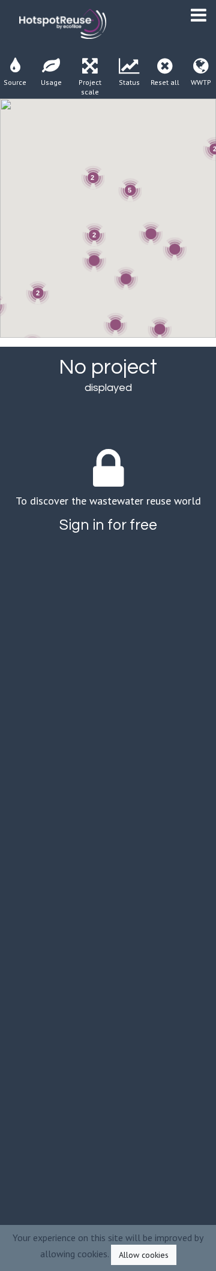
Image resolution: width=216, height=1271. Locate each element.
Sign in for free (108, 525)
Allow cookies (144, 1254)
